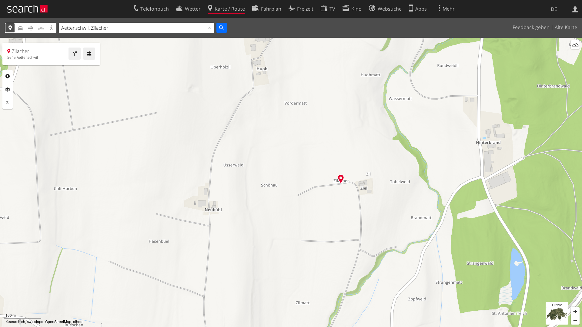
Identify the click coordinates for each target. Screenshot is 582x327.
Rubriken (7, 76)
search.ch (17, 321)
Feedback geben (531, 27)
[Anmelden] (575, 8)
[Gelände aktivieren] (575, 44)
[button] (341, 179)
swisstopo (35, 321)
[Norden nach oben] (575, 55)
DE (554, 9)
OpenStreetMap (58, 321)
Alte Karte (566, 27)
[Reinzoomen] (575, 311)
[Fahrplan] (89, 54)
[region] (291, 182)
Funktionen (7, 102)
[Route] (75, 54)
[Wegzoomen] (575, 320)
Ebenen (7, 89)
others (78, 321)
